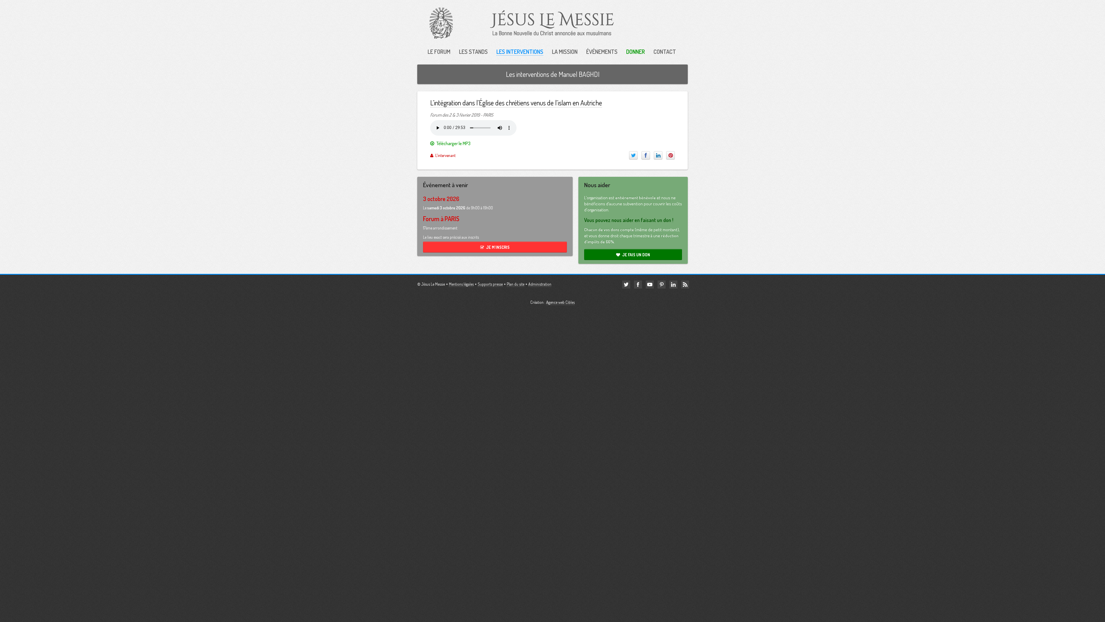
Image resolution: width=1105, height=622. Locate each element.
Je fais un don (636, 254)
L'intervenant (445, 155)
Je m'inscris (498, 247)
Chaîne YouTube (650, 284)
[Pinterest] (670, 155)
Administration (539, 284)
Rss (685, 284)
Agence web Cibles (560, 302)
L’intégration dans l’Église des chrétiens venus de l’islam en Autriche (516, 102)
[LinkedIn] (658, 155)
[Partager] (645, 155)
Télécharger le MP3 (453, 143)
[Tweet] (633, 155)
